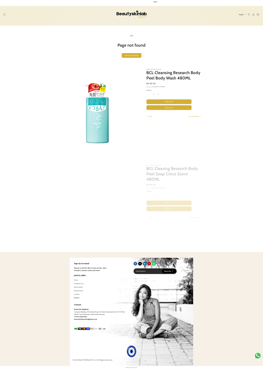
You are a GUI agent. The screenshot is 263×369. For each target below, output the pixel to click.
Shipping (149, 86)
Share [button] (151, 116)
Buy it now (169, 108)
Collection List (79, 284)
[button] (4, 14)
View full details (193, 116)
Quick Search (78, 287)
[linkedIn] (144, 263)
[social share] (158, 263)
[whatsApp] (154, 263)
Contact (77, 294)
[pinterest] (149, 263)
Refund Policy (78, 291)
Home (76, 280)
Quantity (149, 90)
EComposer (134, 367)
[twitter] (140, 263)
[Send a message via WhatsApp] (258, 356)
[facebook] (135, 263)
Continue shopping (131, 55)
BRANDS (77, 298)
